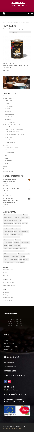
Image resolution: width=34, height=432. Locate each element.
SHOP (6, 340)
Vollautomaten (9, 117)
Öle (6, 155)
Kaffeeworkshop (8, 253)
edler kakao (13, 234)
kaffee (10, 245)
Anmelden (6, 292)
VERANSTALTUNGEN (11, 346)
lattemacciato (21, 253)
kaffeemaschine (8, 251)
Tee (4, 169)
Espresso (7, 103)
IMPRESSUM (8, 349)
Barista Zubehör (9, 140)
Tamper (6, 259)
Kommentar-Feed (8, 297)
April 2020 (6, 275)
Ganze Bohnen (9, 100)
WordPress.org (7, 300)
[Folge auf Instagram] (9, 381)
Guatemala (18, 240)
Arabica (25, 215)
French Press (8, 119)
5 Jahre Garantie (8, 215)
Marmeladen (8, 161)
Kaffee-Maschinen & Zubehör (11, 125)
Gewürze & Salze (9, 152)
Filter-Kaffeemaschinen (13, 132)
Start (4, 22)
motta (28, 253)
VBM (20, 259)
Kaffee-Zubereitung (9, 285)
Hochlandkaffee (8, 242)
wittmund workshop (19, 262)
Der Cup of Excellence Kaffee (21, 231)
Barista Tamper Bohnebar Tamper (12, 220)
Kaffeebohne (17, 245)
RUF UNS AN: (18, 2)
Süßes (6, 163)
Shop (4, 96)
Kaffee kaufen (23, 248)
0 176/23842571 (18, 5)
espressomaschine (8, 237)
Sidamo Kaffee (14, 256)
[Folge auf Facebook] (5, 381)
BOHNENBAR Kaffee (9, 226)
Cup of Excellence (8, 231)
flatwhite (17, 237)
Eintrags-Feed (7, 295)
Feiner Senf (8, 158)
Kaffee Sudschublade (19, 251)
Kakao (5, 166)
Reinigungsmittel (10, 142)
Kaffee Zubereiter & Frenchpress (14, 134)
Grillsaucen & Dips (10, 150)
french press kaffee (9, 240)
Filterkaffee (8, 109)
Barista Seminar (25, 217)
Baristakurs (16, 217)
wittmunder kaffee (8, 262)
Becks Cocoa (17, 223)
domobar (6, 234)
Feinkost (5, 145)
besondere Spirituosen (11, 147)
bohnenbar (25, 223)
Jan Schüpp (16, 242)
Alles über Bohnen (8, 282)
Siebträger (8, 111)
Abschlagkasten (17, 215)
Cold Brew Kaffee (10, 122)
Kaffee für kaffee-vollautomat (11, 248)
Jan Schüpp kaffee (25, 242)
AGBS (13, 428)
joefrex (5, 245)
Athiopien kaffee (8, 217)
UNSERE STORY (9, 343)
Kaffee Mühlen (9, 137)
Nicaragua (6, 256)
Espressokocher (9, 114)
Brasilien (18, 226)
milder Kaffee (9, 106)
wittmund (25, 259)
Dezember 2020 (8, 270)
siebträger (22, 256)
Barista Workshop (8, 223)
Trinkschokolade (14, 259)
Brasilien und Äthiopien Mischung (12, 228)
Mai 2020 (6, 272)
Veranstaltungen (8, 171)
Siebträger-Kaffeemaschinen (14, 129)
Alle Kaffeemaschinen (11, 127)
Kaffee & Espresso (8, 98)
